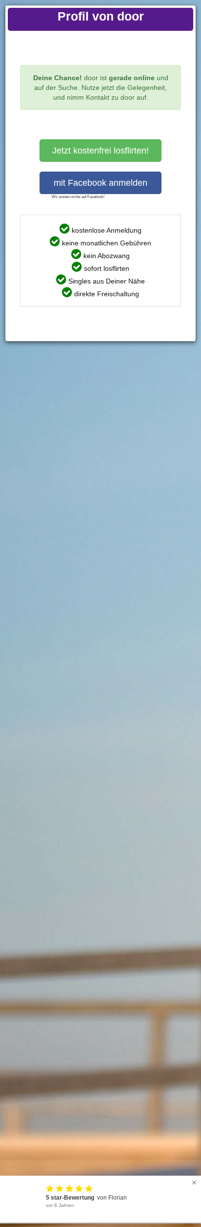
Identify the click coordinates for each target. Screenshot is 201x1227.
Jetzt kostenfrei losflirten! (100, 150)
